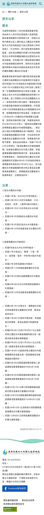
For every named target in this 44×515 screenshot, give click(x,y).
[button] (3, 4)
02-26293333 (14, 460)
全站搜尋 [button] (40, 4)
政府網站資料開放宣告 (13, 504)
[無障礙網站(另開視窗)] (10, 509)
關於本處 (12, 12)
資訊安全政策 (28, 500)
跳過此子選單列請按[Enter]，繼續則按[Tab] (4, 14)
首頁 (3, 12)
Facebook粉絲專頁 (17, 488)
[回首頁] (22, 452)
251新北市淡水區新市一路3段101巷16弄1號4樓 (21, 469)
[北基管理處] (22, 4)
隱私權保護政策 (10, 500)
